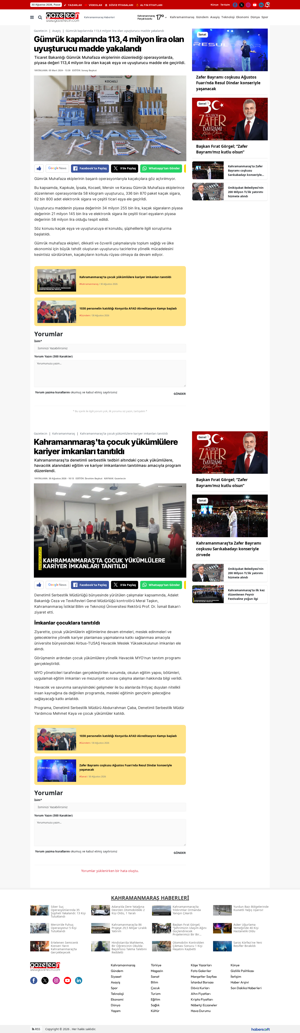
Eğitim (155, 999)
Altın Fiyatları (201, 994)
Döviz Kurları (200, 988)
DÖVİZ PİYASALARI (121, 5)
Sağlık (155, 1005)
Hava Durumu (201, 1011)
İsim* (38, 341)
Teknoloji (117, 994)
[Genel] (230, 119)
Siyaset (116, 976)
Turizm (156, 994)
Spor (114, 988)
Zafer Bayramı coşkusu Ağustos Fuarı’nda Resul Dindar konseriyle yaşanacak (228, 82)
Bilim (154, 982)
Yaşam (116, 1011)
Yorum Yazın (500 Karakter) (53, 356)
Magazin (157, 971)
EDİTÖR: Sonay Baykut (84, 70)
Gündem (117, 971)
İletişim (225, 4)
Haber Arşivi (240, 982)
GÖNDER (180, 394)
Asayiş (56, 31)
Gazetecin (40, 31)
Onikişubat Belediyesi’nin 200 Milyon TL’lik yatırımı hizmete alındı (245, 192)
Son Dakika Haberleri (246, 988)
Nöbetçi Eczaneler (204, 1005)
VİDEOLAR (95, 5)
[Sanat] (230, 49)
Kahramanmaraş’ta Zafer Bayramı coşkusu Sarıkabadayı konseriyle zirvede (245, 170)
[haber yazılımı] (260, 1029)
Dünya (115, 1005)
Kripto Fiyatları (202, 999)
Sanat (155, 976)
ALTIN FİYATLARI (151, 5)
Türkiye (156, 965)
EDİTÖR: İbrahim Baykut (89, 478)
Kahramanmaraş (63, 433)
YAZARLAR (75, 5)
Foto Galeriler (201, 971)
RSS (37, 1029)
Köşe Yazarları (201, 965)
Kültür (155, 1011)
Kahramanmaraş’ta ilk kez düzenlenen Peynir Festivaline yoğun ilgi (246, 594)
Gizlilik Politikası (242, 971)
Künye (215, 4)
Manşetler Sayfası (204, 976)
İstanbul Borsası (202, 982)
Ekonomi (117, 999)
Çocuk (155, 988)
